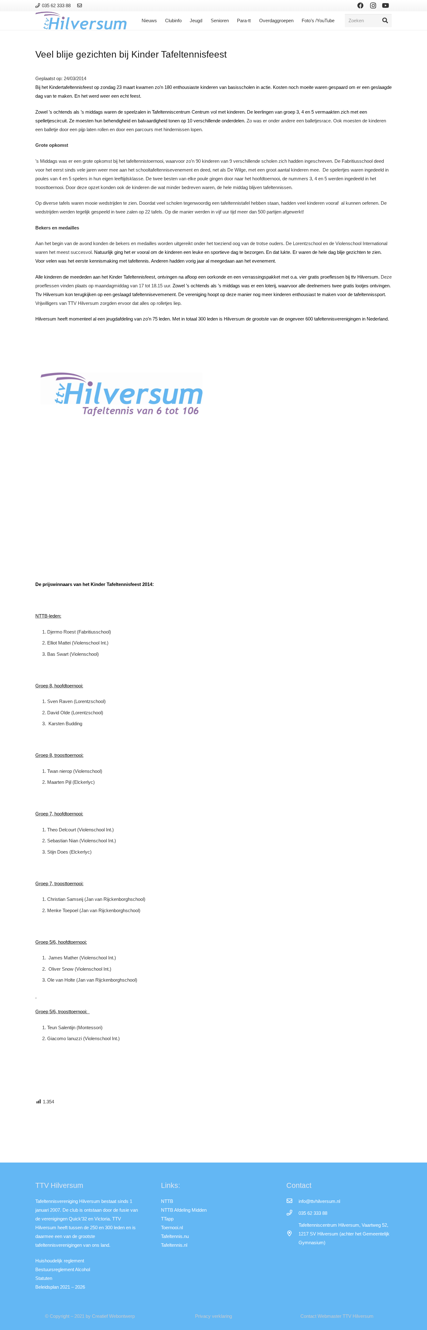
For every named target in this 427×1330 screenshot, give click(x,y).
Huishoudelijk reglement (59, 1260)
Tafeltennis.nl (174, 1245)
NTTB (167, 1201)
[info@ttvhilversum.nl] (292, 1201)
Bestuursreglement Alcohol (62, 1269)
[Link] (80, 5)
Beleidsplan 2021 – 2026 (60, 1287)
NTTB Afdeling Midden (184, 1210)
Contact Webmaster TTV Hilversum (337, 1316)
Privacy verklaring (213, 1316)
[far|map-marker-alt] (292, 1234)
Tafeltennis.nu (175, 1236)
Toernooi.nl (172, 1227)
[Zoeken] (385, 20)
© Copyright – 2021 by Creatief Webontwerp (90, 1316)
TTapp (167, 1218)
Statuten (43, 1278)
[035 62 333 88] (292, 1213)
